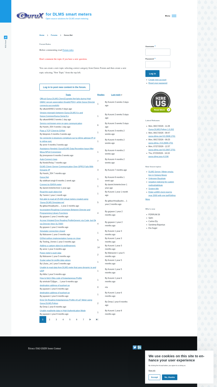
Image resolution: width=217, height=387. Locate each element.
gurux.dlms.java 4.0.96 (158, 156)
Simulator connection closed (52, 231)
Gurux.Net (44, 177)
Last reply (117, 95)
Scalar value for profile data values (55, 260)
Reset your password (157, 83)
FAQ (38, 348)
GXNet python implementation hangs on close (60, 238)
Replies (100, 95)
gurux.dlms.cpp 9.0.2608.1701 (161, 136)
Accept (154, 377)
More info (152, 371)
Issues (50, 348)
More (147, 199)
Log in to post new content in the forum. (64, 87)
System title (153, 189)
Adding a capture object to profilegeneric (58, 246)
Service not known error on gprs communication (61, 123)
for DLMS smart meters (69, 14)
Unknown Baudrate (157, 178)
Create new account (157, 80)
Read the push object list (51, 192)
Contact (57, 348)
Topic (68, 95)
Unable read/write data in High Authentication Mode (63, 311)
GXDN (44, 348)
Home (41, 35)
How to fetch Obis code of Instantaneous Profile (61, 278)
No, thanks (170, 377)
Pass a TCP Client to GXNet (52, 131)
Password (149, 59)
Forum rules (68, 49)
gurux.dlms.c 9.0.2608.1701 (160, 143)
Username (149, 46)
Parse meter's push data (50, 253)
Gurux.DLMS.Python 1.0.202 (161, 129)
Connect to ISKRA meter (51, 184)
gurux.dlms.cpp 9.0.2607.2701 (161, 150)
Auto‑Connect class (48, 159)
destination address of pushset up (55, 285)
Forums (54, 35)
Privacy (31, 348)
